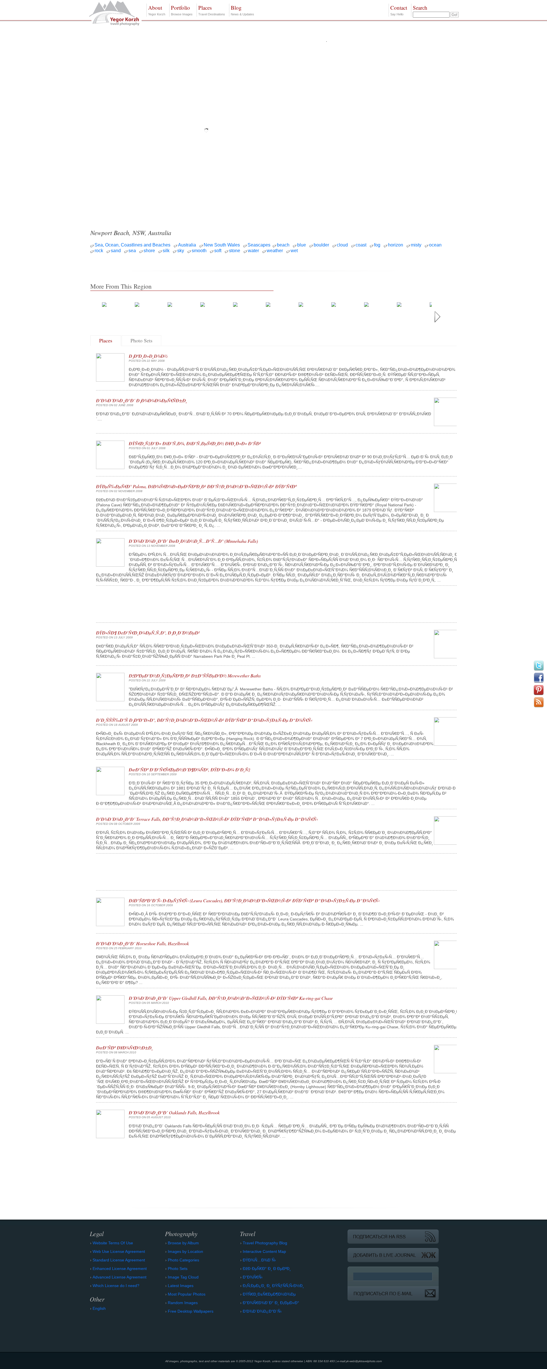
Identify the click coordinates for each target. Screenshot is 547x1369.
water (253, 250)
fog (377, 244)
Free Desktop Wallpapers (190, 1311)
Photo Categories (183, 1260)
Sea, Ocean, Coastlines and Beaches (132, 244)
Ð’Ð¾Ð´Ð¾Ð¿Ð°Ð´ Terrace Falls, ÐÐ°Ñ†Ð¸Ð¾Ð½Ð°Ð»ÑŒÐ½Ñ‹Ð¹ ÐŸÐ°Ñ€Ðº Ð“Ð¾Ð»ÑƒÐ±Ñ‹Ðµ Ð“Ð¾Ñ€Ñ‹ (207, 819)
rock (99, 250)
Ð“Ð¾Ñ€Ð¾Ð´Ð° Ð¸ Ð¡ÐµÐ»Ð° (271, 1302)
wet (294, 250)
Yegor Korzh (156, 10)
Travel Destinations (211, 10)
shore (149, 250)
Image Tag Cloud (183, 1277)
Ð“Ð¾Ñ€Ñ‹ (253, 1277)
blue (301, 244)
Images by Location (185, 1251)
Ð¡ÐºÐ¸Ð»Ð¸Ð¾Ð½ (148, 356)
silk (166, 250)
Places (105, 340)
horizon (395, 244)
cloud (342, 244)
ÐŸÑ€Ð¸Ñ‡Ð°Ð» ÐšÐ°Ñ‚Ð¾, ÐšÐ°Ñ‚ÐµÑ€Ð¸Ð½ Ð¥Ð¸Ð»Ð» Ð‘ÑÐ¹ (195, 443)
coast (361, 244)
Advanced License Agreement (119, 1277)
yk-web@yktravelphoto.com (364, 1361)
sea (132, 250)
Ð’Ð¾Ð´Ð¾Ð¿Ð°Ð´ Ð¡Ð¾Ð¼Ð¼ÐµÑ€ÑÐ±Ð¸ (141, 400)
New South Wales (222, 244)
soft (217, 250)
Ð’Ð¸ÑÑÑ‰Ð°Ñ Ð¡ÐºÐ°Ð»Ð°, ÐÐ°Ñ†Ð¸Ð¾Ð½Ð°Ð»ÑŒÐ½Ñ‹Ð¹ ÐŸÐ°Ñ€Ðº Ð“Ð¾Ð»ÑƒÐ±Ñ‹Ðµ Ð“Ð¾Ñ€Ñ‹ (204, 720)
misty (416, 244)
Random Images (183, 1302)
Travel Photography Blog (265, 1243)
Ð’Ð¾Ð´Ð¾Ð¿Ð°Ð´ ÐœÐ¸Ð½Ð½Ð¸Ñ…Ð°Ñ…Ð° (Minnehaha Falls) (193, 541)
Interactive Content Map (264, 1251)
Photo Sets (141, 340)
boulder (321, 244)
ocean (435, 244)
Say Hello (398, 10)
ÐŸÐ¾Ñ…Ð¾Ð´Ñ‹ (259, 1260)
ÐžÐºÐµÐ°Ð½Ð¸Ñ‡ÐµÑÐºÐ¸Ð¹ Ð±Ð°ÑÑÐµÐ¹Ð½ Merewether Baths (195, 676)
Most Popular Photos (186, 1294)
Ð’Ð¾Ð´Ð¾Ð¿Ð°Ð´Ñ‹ (262, 1311)
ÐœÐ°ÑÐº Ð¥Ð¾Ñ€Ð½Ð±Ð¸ (124, 1048)
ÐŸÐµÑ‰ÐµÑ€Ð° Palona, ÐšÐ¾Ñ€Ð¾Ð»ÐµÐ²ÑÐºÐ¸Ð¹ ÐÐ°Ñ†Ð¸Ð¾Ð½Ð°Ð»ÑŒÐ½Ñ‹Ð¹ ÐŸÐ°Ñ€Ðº (196, 486)
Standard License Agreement (119, 1260)
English (99, 1308)
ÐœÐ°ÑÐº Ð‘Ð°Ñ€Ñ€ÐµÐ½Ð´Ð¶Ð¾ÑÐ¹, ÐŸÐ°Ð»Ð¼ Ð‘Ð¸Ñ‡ (189, 769)
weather (275, 250)
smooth (199, 250)
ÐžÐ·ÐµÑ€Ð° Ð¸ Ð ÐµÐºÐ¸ (267, 1268)
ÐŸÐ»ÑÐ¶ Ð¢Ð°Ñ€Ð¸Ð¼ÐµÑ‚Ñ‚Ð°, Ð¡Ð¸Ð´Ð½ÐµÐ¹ (148, 633)
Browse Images (182, 10)
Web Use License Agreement (119, 1251)
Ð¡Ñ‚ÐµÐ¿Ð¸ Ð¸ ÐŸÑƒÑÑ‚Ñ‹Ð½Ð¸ (273, 1285)
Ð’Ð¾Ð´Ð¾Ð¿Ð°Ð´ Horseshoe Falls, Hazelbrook (142, 943)
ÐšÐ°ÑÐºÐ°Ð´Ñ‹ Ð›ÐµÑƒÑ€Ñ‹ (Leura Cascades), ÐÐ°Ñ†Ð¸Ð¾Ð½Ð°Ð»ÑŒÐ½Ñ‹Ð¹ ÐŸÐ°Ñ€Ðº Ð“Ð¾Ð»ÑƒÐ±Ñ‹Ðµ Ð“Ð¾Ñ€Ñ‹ (254, 900)
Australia (187, 244)
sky (180, 250)
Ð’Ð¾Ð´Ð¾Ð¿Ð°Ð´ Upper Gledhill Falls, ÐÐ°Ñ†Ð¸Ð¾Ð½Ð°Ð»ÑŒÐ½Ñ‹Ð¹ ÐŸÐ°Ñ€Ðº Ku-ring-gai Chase (231, 998)
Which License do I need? (116, 1285)
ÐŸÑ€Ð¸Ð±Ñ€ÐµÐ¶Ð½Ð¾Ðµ (269, 1294)
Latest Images (180, 1285)
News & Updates (242, 10)
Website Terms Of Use (113, 1243)
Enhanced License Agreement (120, 1268)
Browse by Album (183, 1243)
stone (234, 250)
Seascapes (259, 244)
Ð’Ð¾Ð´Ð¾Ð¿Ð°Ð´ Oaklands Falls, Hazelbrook (174, 1112)
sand (116, 250)
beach (283, 244)
